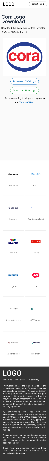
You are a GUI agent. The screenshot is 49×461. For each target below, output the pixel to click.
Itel (35, 286)
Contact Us (7, 380)
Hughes (13, 286)
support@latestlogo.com (14, 453)
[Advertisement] (24, 132)
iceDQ (36, 185)
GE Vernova (35, 320)
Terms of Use (26, 102)
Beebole (13, 219)
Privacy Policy (33, 380)
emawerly (35, 354)
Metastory (13, 185)
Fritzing (36, 252)
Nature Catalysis (13, 320)
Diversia (13, 252)
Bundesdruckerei (36, 219)
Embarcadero (13, 354)
